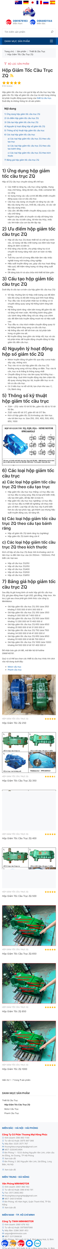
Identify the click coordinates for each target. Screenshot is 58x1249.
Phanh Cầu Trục (11, 1113)
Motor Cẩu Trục (11, 1109)
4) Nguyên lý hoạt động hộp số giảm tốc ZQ (24, 126)
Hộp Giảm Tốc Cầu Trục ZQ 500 (19, 896)
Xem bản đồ (10, 1158)
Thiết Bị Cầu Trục (10, 1100)
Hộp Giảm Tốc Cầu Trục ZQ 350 (19, 780)
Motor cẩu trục (14, 667)
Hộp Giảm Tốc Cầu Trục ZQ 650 (19, 953)
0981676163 (20, 20)
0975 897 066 (27, 1140)
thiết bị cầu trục (44, 98)
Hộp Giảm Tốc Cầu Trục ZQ (17, 1104)
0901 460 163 (22, 1187)
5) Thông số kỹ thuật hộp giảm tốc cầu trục (24, 130)
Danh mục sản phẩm (17, 41)
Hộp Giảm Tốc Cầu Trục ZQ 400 (19, 838)
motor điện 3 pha (24, 1158)
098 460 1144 (22, 1137)
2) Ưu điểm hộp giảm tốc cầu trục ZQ (21, 118)
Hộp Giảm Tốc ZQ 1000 (14, 1069)
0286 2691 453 (21, 1230)
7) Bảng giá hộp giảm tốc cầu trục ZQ (21, 160)
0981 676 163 (22, 1224)
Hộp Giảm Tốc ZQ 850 (14, 1011)
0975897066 (26, 1227)
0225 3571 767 (21, 1143)
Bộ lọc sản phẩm (18, 63)
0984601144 (44, 20)
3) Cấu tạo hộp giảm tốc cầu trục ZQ (21, 122)
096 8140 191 (26, 1189)
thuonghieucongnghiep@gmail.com (21, 1146)
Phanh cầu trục (15, 669)
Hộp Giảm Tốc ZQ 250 (14, 722)
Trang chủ (9, 51)
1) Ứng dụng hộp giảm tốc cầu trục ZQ (22, 114)
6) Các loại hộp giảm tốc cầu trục (20, 134)
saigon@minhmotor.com (16, 1233)
